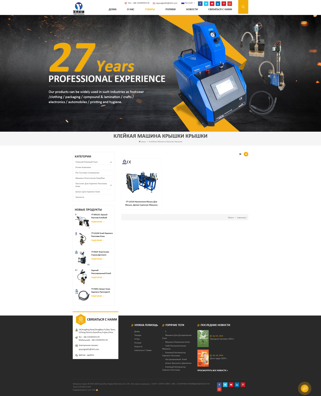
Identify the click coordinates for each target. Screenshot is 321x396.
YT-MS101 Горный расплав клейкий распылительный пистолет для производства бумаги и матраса (101, 216)
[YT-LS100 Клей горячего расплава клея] (82, 239)
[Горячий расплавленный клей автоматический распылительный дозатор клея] (82, 276)
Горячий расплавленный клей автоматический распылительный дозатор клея (101, 272)
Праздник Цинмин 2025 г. (222, 339)
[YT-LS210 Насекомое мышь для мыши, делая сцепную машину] (141, 179)
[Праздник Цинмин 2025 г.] (203, 338)
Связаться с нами (220, 9)
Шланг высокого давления (178, 363)
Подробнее (96, 222)
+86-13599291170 (91, 337)
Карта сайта (164, 384)
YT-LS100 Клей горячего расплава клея (102, 234)
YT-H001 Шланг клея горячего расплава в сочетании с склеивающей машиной (100, 291)
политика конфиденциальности (193, 384)
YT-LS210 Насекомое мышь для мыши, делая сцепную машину (141, 203)
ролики (171, 9)
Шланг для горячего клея (87, 192)
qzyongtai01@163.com (166, 3)
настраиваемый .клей (176, 359)
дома (137, 331)
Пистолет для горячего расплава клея (91, 185)
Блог (154, 384)
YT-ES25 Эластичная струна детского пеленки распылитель (101, 254)
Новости (192, 9)
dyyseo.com (85, 387)
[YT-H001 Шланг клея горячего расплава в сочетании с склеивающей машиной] (82, 295)
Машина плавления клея (177, 342)
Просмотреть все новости (211, 370)
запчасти (79, 197)
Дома (112, 9)
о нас (130, 9)
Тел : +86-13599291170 (138, 3)
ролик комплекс (83, 167)
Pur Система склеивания (87, 173)
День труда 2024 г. (218, 358)
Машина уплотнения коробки (90, 178)
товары (137, 335)
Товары (150, 9)
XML (174, 384)
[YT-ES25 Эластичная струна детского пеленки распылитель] (82, 258)
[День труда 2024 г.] (203, 358)
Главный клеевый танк (86, 162)
